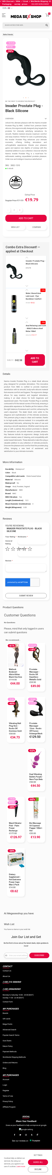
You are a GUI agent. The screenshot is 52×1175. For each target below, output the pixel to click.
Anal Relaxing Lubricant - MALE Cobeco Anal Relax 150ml (36, 328)
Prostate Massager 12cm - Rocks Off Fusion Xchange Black (35, 728)
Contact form (8, 1002)
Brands (5, 1013)
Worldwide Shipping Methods (14, 1057)
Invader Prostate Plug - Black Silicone (35, 262)
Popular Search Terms (11, 1035)
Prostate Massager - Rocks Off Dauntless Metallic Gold (35, 674)
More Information (12, 462)
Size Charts (7, 1041)
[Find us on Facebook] (15, 1135)
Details (6, 373)
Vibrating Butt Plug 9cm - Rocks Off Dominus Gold (15, 727)
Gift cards (6, 1019)
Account (6, 1079)
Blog (4, 1068)
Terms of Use (8, 1096)
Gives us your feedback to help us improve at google (26, 1125)
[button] (23, 98)
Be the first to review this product (20, 101)
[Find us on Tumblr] (32, 1135)
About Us (6, 976)
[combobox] (26, 25)
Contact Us (7, 971)
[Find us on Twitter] (20, 1135)
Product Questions (13, 607)
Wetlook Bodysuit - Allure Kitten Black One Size (15, 673)
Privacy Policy (8, 1101)
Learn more (20, 1166)
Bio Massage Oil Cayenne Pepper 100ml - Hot (36, 827)
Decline (38, 1169)
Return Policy (8, 1046)
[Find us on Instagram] (26, 1135)
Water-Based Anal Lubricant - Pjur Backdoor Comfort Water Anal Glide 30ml (35, 296)
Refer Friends (8, 34)
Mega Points (7, 1024)
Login (5, 1085)
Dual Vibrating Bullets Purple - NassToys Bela (36, 776)
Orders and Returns (10, 1063)
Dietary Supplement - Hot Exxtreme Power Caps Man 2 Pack (15, 879)
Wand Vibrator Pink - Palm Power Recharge (15, 827)
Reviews (7, 518)
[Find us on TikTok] (37, 1135)
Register (6, 1090)
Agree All (38, 1162)
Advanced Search (9, 1030)
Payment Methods (10, 1052)
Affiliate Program (9, 1107)
